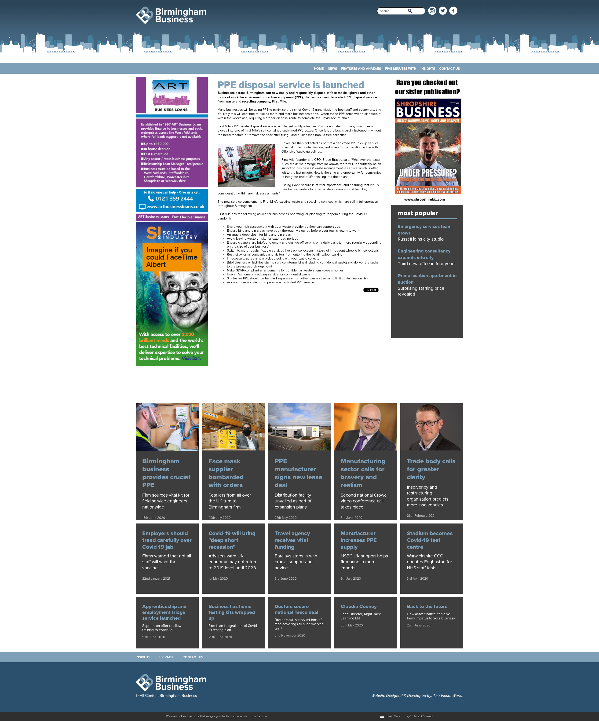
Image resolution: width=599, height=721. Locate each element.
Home (319, 69)
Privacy (166, 657)
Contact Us (449, 69)
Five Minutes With (400, 69)
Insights (427, 69)
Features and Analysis (361, 69)
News (332, 69)
